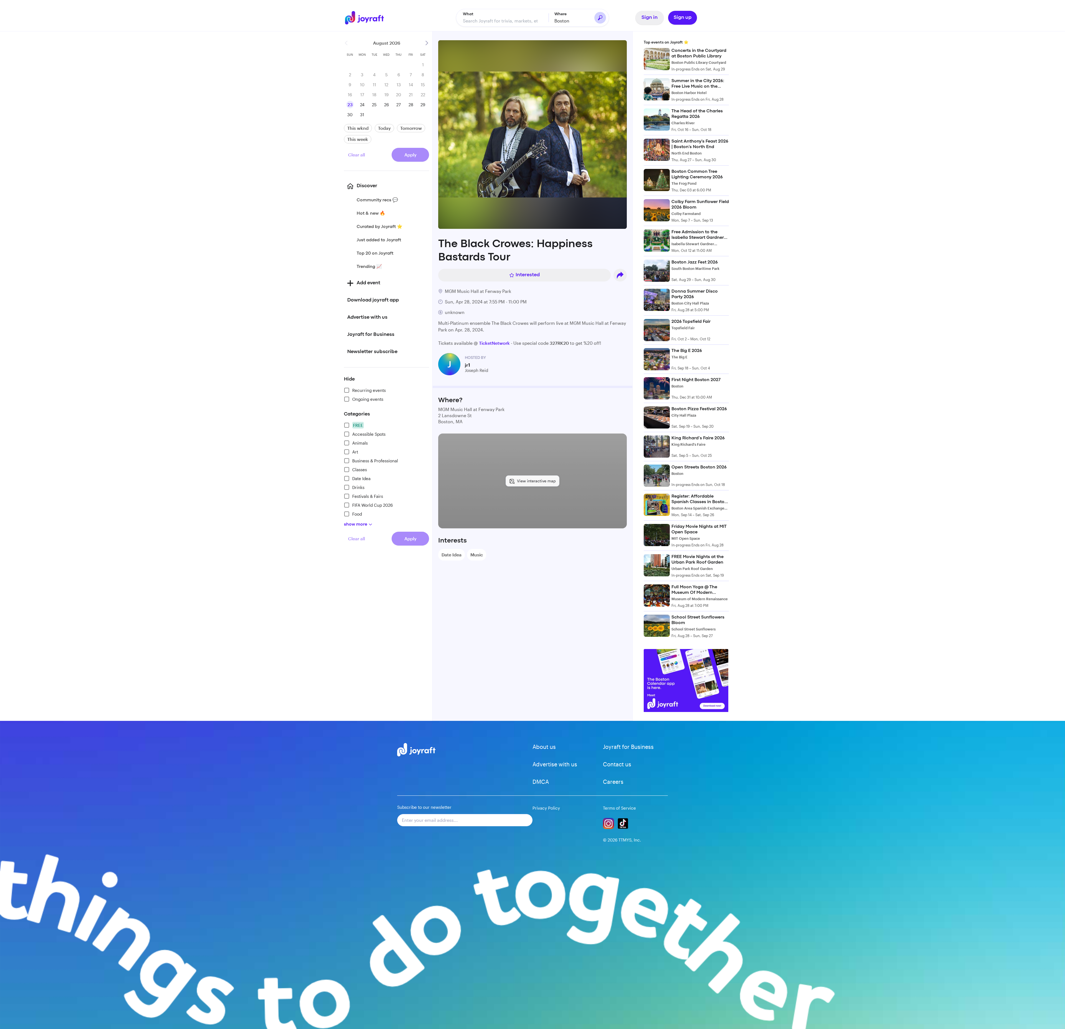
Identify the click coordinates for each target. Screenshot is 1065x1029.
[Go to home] (367, 17)
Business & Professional (375, 460)
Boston (561, 20)
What (468, 14)
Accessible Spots (369, 434)
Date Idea (361, 478)
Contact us (617, 764)
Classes (359, 469)
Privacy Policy (546, 807)
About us (544, 746)
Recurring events (369, 390)
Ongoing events (367, 399)
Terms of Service (619, 807)
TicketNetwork (494, 343)
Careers (613, 781)
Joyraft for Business (628, 746)
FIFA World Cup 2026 (372, 505)
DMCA (540, 781)
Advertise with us (554, 764)
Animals (360, 442)
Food (357, 513)
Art (355, 451)
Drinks (358, 487)
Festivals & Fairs (367, 496)
